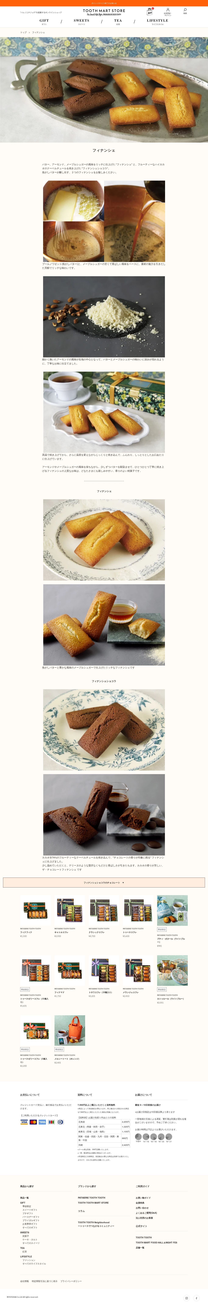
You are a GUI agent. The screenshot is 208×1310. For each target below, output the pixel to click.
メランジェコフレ (131, 992)
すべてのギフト (30, 1227)
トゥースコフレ (130, 932)
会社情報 (24, 1281)
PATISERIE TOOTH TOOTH (91, 1197)
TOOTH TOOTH (144, 1237)
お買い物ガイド (143, 1197)
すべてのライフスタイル (34, 1263)
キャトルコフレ (61, 932)
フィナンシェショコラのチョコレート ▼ (104, 882)
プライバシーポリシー (71, 1281)
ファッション (29, 1260)
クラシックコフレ (97, 932)
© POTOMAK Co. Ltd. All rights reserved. (22, 1297)
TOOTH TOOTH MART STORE (93, 1202)
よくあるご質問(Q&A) (146, 1212)
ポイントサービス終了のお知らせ (104, 3)
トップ (23, 32)
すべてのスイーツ (31, 1242)
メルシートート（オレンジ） (67, 1059)
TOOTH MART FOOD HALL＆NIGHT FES (156, 1242)
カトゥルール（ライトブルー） (171, 998)
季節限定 (27, 1206)
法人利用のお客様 (144, 1217)
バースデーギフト (31, 1216)
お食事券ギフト (30, 1223)
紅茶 (25, 1251)
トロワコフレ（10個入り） (101, 992)
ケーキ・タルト (30, 1239)
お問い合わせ (142, 1207)
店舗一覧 (140, 1247)
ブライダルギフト (31, 1220)
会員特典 (140, 1202)
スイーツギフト (30, 1209)
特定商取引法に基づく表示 (44, 1281)
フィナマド (59, 992)
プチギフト (28, 1213)
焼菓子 (26, 1235)
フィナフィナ (26, 932)
